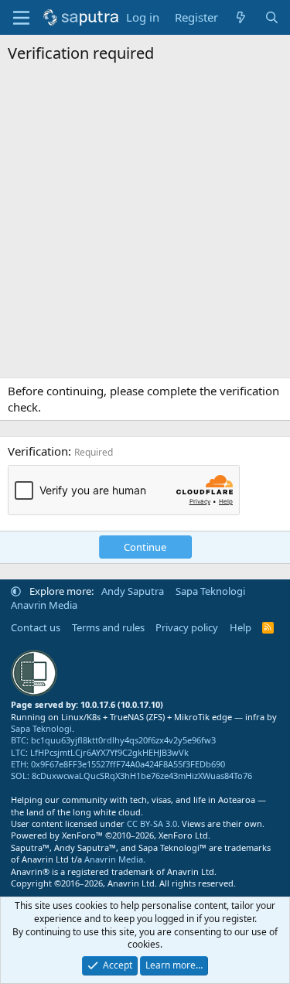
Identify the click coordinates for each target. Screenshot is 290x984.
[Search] (272, 17)
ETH (18, 764)
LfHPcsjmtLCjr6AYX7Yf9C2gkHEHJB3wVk (109, 752)
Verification (38, 451)
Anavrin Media (44, 605)
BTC (18, 740)
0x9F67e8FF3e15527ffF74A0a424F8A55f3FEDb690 (128, 764)
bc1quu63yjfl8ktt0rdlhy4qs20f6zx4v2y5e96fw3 (123, 740)
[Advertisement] (145, 225)
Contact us (35, 627)
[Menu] (21, 17)
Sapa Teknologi (210, 591)
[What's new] (241, 17)
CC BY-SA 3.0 (152, 823)
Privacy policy (186, 627)
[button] (16, 591)
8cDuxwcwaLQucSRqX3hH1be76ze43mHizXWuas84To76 (142, 775)
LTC (18, 752)
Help (240, 627)
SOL (19, 775)
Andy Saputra (132, 591)
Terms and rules (108, 627)
